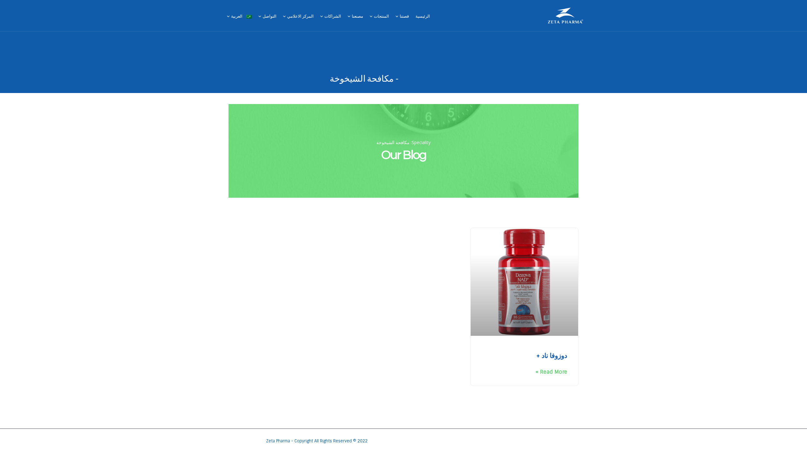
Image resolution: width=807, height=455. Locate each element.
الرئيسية (422, 16)
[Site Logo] (565, 16)
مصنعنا (357, 16)
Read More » (551, 372)
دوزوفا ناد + (551, 355)
